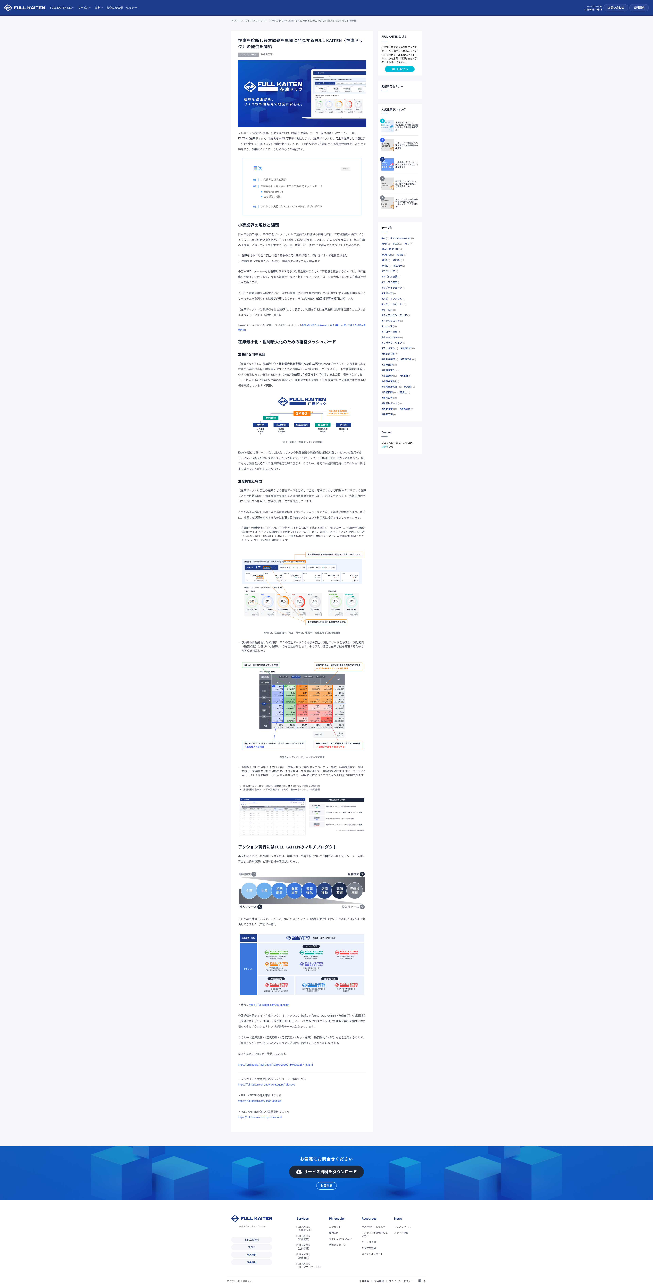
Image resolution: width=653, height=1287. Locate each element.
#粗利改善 (389, 398)
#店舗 (409, 386)
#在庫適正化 (390, 370)
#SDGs (398, 260)
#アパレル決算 (390, 276)
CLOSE (345, 169)
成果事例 (251, 1262)
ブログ (251, 1247)
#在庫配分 (389, 375)
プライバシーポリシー (401, 1281)
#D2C (386, 243)
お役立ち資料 (252, 1239)
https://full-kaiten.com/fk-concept (269, 1004)
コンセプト (335, 1226)
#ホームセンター (392, 337)
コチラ (385, 446)
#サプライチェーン (393, 287)
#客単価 (405, 375)
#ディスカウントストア (395, 315)
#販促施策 (389, 409)
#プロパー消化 (390, 331)
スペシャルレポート (372, 1254)
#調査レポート (391, 403)
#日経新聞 (388, 392)
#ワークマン (389, 348)
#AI (384, 238)
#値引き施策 (389, 359)
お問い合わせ (616, 7)
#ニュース (389, 326)
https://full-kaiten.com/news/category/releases (266, 1084)
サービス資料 (369, 1242)
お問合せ (326, 1186)
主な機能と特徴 (272, 196)
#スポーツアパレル (393, 298)
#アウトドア (389, 271)
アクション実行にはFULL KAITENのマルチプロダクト (291, 206)
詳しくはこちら (399, 69)
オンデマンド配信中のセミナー (375, 1234)
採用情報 (379, 1281)
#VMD (386, 265)
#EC (408, 243)
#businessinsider (402, 238)
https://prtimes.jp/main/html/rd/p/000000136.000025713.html (275, 1064)
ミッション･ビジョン (340, 1238)
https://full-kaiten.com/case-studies (259, 1101)
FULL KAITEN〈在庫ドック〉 (304, 1228)
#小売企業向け (390, 381)
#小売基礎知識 (391, 386)
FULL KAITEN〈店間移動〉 (303, 1247)
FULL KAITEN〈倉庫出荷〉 (303, 1256)
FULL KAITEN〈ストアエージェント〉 (309, 1265)
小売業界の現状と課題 (273, 179)
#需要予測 (388, 414)
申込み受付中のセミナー (375, 1226)
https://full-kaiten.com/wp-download (260, 1117)
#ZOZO (399, 265)
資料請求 (639, 7)
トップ (234, 20)
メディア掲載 (401, 1232)
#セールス (388, 309)
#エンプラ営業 (390, 282)
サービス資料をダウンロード (330, 1171)
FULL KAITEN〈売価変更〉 (303, 1238)
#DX (397, 243)
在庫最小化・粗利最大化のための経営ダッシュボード (291, 186)
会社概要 (364, 1281)
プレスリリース (254, 20)
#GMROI (387, 254)
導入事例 (251, 1254)
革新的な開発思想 (273, 191)
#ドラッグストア (392, 320)
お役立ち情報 (114, 7)
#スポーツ (388, 293)
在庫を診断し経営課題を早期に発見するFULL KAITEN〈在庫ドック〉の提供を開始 (313, 20)
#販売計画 (406, 409)
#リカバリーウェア (393, 342)
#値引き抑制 (389, 353)
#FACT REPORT (392, 249)
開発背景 (334, 1232)
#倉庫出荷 (407, 348)
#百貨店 (404, 392)
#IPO (385, 260)
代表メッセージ (337, 1244)
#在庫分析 (408, 359)
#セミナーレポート (393, 304)
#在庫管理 (389, 365)
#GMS (401, 254)
